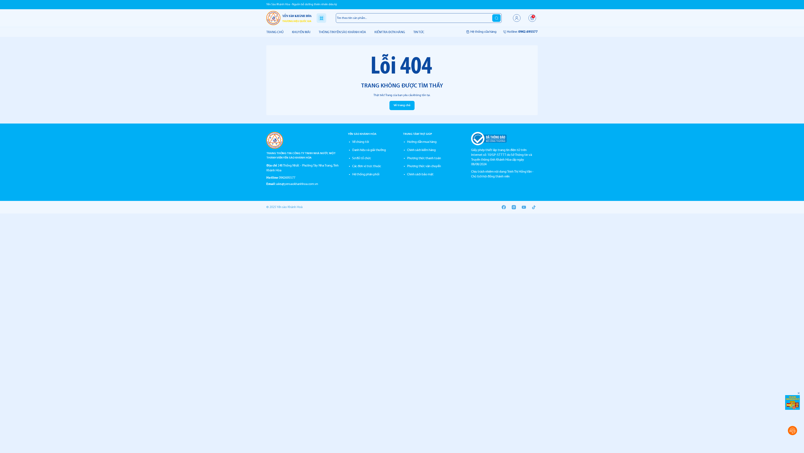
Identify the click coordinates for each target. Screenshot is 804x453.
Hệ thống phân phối (365, 174)
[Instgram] (514, 207)
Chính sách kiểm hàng (421, 150)
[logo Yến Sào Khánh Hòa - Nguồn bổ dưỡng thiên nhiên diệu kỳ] (303, 140)
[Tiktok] (534, 207)
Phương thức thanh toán (424, 158)
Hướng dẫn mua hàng (422, 142)
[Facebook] (504, 207)
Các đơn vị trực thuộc (366, 166)
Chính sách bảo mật (420, 174)
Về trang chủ (402, 105)
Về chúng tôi (360, 142)
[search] (496, 18)
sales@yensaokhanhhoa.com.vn (297, 184)
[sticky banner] (792, 402)
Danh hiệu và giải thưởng (369, 150)
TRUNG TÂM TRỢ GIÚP (417, 134)
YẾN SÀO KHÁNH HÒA (362, 134)
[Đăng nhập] (516, 18)
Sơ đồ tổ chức (361, 158)
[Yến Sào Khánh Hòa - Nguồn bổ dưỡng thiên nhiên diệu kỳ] (289, 18)
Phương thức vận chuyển (424, 166)
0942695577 (287, 178)
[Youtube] (524, 207)
